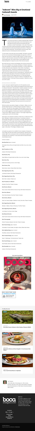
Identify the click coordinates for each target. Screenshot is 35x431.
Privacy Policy (9, 414)
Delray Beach (5, 333)
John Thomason (7, 15)
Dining (4, 355)
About (9, 415)
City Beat (4, 311)
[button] (29, 1)
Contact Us (9, 418)
